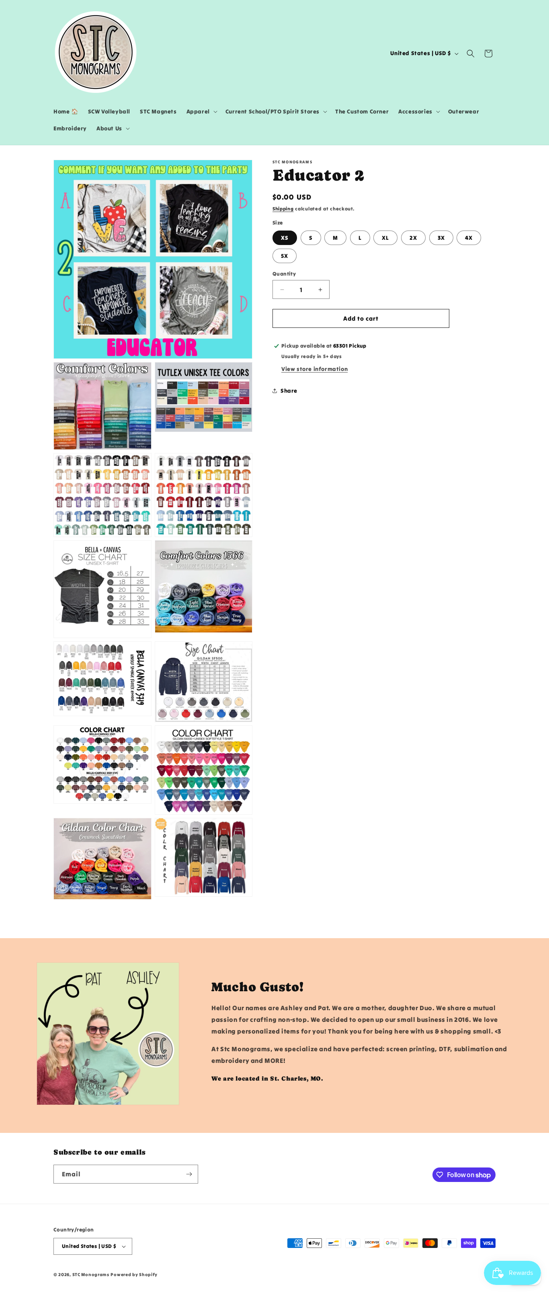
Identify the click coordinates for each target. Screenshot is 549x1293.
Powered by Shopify (134, 1274)
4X (469, 237)
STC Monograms (90, 1274)
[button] (201, 111)
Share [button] (289, 390)
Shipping (283, 209)
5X (284, 255)
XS (285, 237)
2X (413, 237)
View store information (314, 369)
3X (441, 237)
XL (385, 237)
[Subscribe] (189, 1174)
